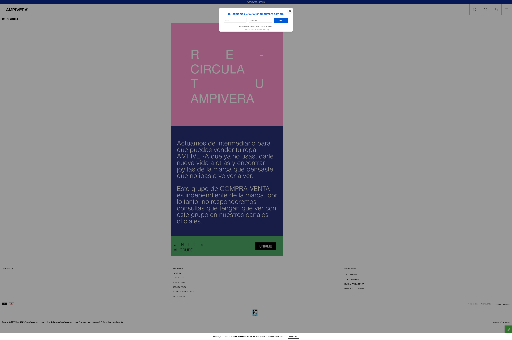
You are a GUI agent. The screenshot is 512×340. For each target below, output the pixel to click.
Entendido (293, 336)
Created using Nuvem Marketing (256, 29)
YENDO (281, 20)
